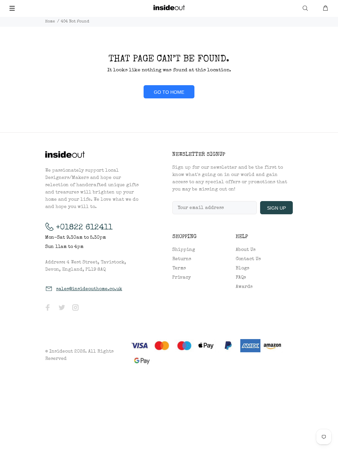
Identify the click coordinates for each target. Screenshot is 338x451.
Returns (181, 259)
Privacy (181, 277)
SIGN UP (276, 208)
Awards (244, 287)
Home (50, 22)
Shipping (183, 250)
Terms (179, 268)
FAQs (241, 277)
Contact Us (248, 259)
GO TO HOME (169, 92)
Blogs (242, 268)
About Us (245, 250)
